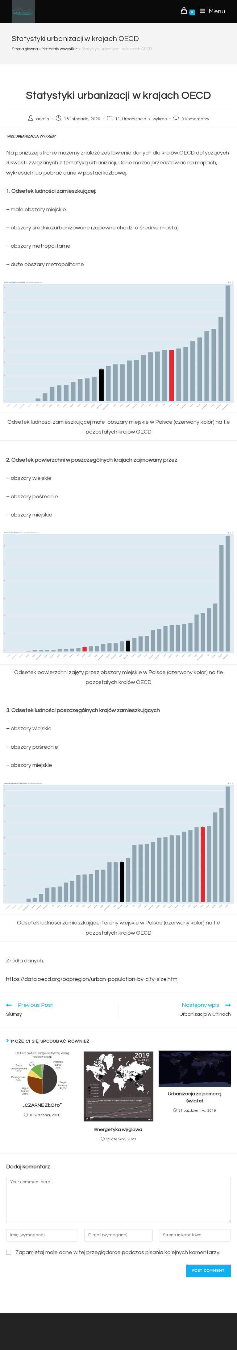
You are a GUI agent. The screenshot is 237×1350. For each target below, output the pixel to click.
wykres (160, 119)
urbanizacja (27, 136)
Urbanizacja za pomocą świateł (195, 1097)
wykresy (48, 136)
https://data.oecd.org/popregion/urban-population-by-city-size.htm (91, 979)
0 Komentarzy (195, 119)
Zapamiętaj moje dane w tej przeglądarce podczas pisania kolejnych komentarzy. (117, 1252)
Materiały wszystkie (60, 49)
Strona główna (25, 49)
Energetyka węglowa (118, 1129)
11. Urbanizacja (130, 119)
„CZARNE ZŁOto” (42, 1105)
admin (42, 119)
